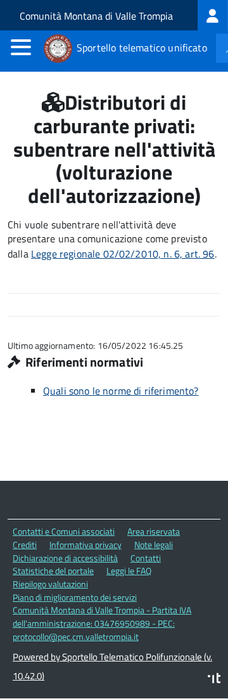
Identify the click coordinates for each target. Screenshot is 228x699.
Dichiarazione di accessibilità (65, 558)
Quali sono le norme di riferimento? (121, 390)
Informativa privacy (85, 544)
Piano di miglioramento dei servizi (75, 597)
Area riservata (153, 531)
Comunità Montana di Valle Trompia (96, 15)
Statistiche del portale (53, 570)
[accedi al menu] (21, 47)
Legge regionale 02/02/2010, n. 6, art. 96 (123, 253)
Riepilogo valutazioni (50, 584)
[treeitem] (213, 15)
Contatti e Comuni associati (64, 531)
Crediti (25, 544)
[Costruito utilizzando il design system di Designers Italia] (214, 679)
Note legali (153, 544)
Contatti (145, 558)
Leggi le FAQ (128, 570)
